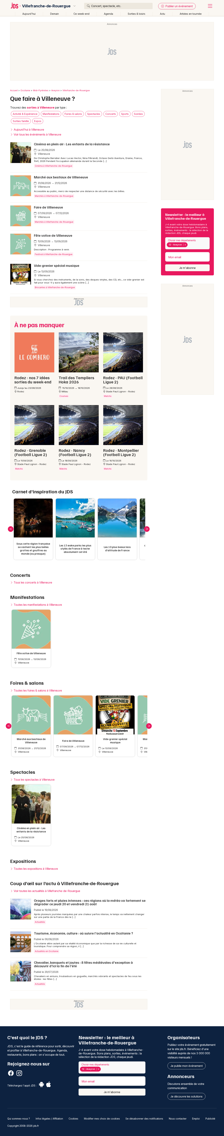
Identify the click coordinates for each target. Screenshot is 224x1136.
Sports (125, 113)
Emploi (196, 1118)
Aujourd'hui (29, 13)
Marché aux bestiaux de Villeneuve (61, 177)
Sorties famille (21, 121)
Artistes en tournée (191, 13)
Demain (54, 13)
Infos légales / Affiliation (49, 1118)
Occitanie (25, 90)
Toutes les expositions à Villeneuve (35, 868)
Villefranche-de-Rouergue (46, 6)
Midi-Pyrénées (40, 90)
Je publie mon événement (186, 1066)
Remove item (185, 245)
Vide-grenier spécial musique (56, 265)
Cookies (73, 1118)
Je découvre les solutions (186, 1096)
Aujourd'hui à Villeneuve (28, 129)
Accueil (14, 90)
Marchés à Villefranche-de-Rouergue (54, 196)
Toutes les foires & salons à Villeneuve (37, 690)
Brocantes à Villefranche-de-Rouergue (55, 287)
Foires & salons (73, 113)
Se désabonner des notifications (144, 1118)
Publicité (210, 1118)
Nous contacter (178, 1118)
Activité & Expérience (25, 113)
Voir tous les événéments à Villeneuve (37, 134)
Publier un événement (179, 6)
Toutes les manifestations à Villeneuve (37, 604)
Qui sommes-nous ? (18, 1118)
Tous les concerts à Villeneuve (32, 582)
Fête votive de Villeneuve (53, 235)
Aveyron (55, 90)
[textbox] (189, 245)
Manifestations (51, 113)
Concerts (110, 113)
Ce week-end (81, 13)
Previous (10, 529)
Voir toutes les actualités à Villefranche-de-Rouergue (46, 891)
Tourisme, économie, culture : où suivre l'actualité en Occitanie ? (83, 933)
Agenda (108, 13)
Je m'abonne (187, 268)
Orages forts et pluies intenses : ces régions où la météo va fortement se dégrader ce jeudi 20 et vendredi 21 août (90, 902)
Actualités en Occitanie (46, 951)
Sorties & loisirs (136, 13)
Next (147, 529)
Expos (37, 121)
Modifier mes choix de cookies (102, 1118)
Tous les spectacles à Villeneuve (34, 779)
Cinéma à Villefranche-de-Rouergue (53, 166)
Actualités (40, 922)
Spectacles (93, 113)
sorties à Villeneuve (40, 107)
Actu (162, 13)
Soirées (138, 113)
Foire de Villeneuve (48, 207)
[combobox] (187, 243)
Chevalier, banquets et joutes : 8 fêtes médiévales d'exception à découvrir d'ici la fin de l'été (83, 964)
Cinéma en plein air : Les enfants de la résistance (72, 144)
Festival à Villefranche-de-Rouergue (53, 254)
